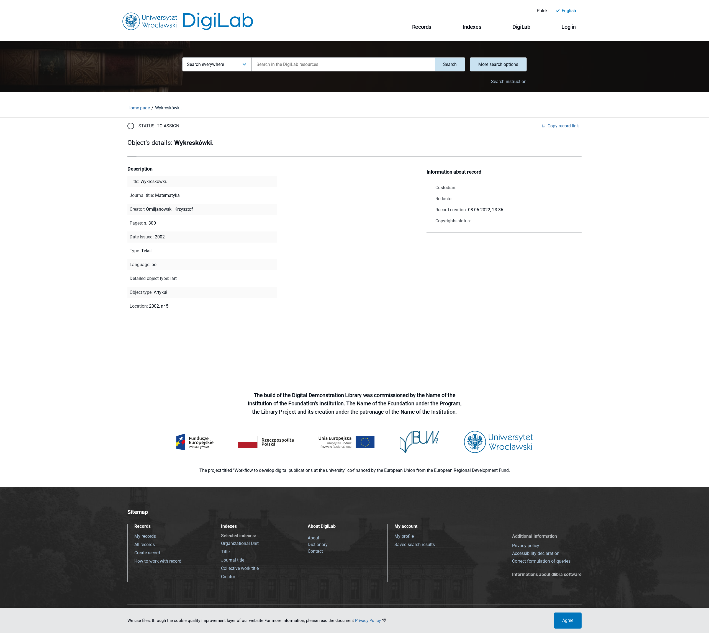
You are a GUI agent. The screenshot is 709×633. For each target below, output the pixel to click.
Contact (315, 551)
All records (144, 544)
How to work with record (157, 561)
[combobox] (343, 64)
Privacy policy (525, 545)
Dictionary (318, 544)
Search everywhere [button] (205, 64)
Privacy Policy (368, 620)
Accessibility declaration (535, 553)
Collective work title (240, 568)
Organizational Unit (240, 543)
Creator (228, 576)
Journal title (232, 560)
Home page (138, 107)
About (313, 538)
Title (225, 551)
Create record (147, 552)
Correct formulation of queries (541, 561)
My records (145, 536)
